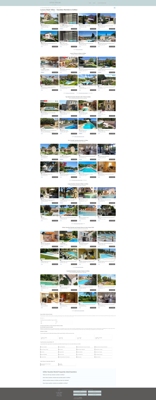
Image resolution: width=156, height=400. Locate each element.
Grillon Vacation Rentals (79, 49)
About (94, 2)
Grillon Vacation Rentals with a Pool (79, 136)
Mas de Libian (61, 349)
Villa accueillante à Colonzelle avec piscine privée (66, 25)
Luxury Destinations (102, 2)
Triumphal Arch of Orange (98, 349)
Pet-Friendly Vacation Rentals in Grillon (77, 180)
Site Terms (94, 394)
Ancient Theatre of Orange (44, 349)
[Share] (115, 8)
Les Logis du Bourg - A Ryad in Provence (65, 69)
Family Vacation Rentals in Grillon (78, 223)
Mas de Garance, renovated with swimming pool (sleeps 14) (87, 69)
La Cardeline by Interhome (44, 156)
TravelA (80, 397)
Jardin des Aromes (61, 354)
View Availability (54, 28)
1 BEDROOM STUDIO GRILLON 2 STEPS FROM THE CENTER (86, 261)
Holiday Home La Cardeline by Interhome (65, 156)
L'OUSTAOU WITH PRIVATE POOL (45, 25)
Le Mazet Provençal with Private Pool (46, 261)
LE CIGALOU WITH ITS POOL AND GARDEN (84, 25)
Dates (42, 11)
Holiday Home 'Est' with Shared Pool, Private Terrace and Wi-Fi (68, 304)
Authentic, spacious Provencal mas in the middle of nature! (48, 130)
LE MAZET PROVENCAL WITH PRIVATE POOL (104, 130)
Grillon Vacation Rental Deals (79, 267)
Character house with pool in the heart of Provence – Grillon (68, 217)
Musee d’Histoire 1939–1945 (81, 349)
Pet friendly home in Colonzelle (64, 130)
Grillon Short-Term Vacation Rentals (79, 310)
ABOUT (94, 391)
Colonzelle (47, 27)
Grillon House (42, 217)
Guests (50, 11)
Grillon (104, 27)
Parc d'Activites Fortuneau (98, 354)
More (54, 11)
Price (46, 11)
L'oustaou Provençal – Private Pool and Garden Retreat (105, 243)
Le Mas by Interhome (43, 304)
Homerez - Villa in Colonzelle (63, 43)
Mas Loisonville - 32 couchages (45, 69)
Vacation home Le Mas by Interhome (83, 243)
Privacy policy (80, 394)
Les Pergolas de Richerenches (83, 130)
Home (90, 2)
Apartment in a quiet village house (45, 243)
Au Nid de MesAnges (62, 243)
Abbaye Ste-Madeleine (44, 354)
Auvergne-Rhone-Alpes (43, 27)
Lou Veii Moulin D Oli (80, 354)
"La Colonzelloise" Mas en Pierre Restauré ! (103, 156)
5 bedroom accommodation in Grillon (84, 217)
